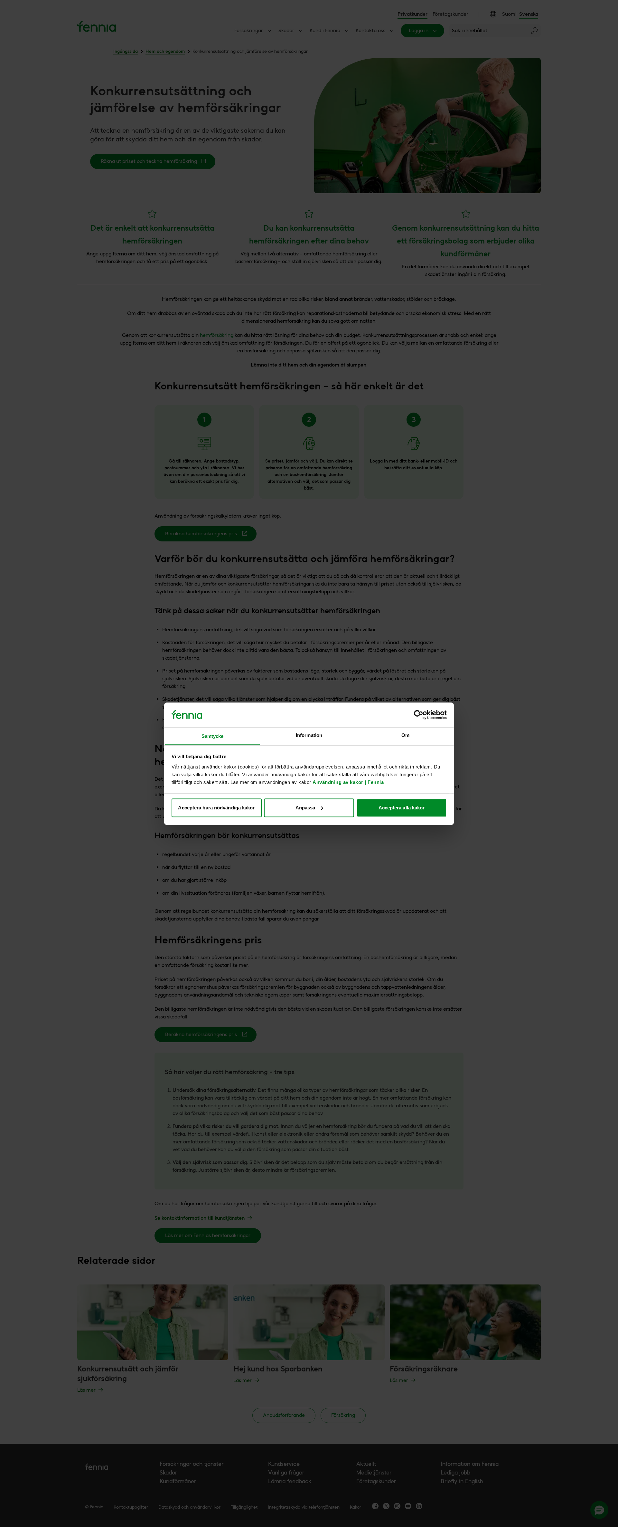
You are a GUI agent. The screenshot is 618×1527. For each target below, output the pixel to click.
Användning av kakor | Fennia (348, 782)
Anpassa (305, 807)
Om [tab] (405, 735)
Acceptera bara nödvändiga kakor (216, 807)
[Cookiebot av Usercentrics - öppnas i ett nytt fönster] (418, 715)
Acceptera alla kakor (402, 807)
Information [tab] (309, 735)
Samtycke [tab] (212, 736)
